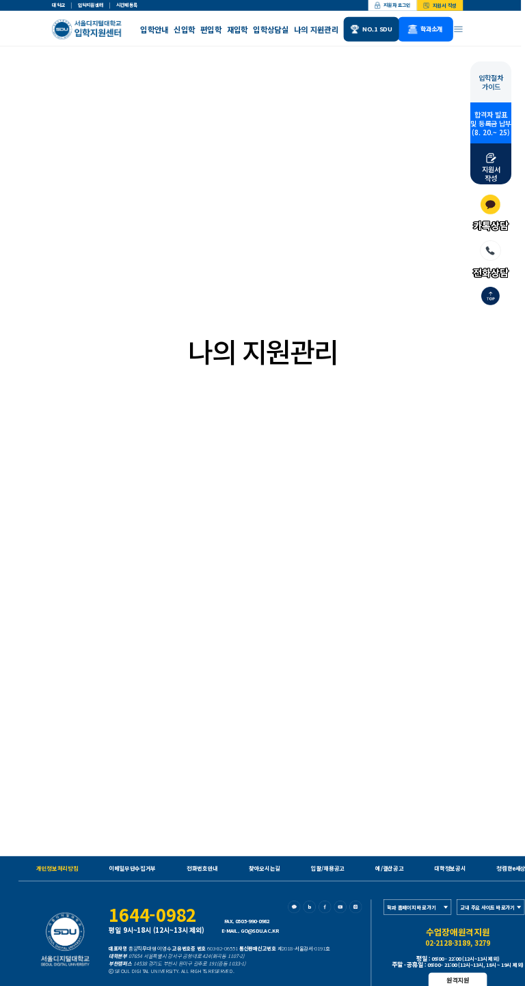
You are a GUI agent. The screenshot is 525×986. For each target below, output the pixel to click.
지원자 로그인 (397, 5)
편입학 (210, 29)
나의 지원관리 (316, 29)
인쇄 (470, 273)
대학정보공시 (450, 868)
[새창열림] (296, 908)
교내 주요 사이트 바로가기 (487, 907)
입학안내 (154, 29)
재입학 (237, 29)
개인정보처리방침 (57, 868)
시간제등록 (126, 5)
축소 (444, 273)
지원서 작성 (445, 5)
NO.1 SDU (377, 29)
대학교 (58, 5)
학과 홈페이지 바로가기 (411, 907)
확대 (418, 273)
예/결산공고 (389, 868)
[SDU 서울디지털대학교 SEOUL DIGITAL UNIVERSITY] (88, 29)
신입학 (184, 29)
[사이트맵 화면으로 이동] (458, 29)
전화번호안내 (202, 868)
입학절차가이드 (491, 82)
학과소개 (431, 29)
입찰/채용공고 (328, 868)
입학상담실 (270, 29)
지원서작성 (491, 173)
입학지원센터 (90, 5)
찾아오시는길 (264, 868)
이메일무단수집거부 (132, 868)
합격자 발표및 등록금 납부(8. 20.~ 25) (490, 123)
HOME (40, 273)
